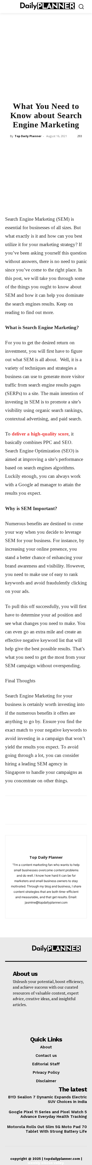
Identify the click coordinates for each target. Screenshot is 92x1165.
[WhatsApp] (46, 148)
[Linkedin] (57, 148)
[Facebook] (10, 148)
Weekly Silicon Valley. (46, 1163)
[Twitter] (22, 148)
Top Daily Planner (28, 136)
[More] (81, 148)
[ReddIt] (69, 148)
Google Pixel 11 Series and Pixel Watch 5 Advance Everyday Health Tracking (48, 1114)
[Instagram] (46, 911)
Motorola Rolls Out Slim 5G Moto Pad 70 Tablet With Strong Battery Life (47, 1129)
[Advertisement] (46, 60)
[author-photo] (46, 849)
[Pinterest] (34, 148)
